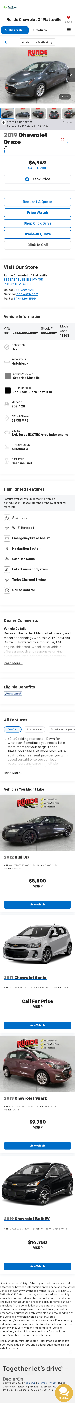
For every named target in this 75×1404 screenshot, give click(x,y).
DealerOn (30, 1383)
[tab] (13, 729)
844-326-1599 (25, 298)
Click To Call (37, 245)
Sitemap (42, 1383)
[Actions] (67, 140)
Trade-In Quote (37, 234)
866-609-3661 (27, 294)
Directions (40, 30)
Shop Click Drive (37, 223)
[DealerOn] (13, 1379)
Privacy (52, 1383)
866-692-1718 (24, 290)
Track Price (40, 179)
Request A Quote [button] (37, 202)
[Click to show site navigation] (68, 30)
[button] (15, 30)
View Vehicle (38, 904)
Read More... (13, 663)
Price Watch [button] (37, 213)
